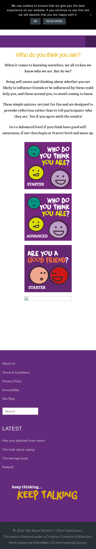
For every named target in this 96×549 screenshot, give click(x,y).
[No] (90, 15)
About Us (8, 363)
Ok (35, 21)
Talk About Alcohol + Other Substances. (54, 530)
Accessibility (10, 390)
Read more (54, 21)
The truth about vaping (18, 449)
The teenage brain (15, 458)
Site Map (8, 398)
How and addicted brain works (23, 440)
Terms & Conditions (16, 372)
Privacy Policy (12, 381)
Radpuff (7, 467)
